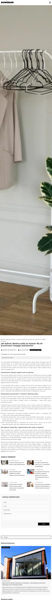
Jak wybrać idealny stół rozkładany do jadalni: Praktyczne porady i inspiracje (17, 473)
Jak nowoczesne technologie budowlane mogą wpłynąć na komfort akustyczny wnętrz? (42, 486)
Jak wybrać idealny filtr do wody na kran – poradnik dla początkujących (42, 464)
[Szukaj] (2, 537)
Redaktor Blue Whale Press (10, 350)
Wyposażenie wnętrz (35, 350)
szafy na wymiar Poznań (10, 377)
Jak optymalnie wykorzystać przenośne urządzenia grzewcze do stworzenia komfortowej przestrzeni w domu (42, 475)
